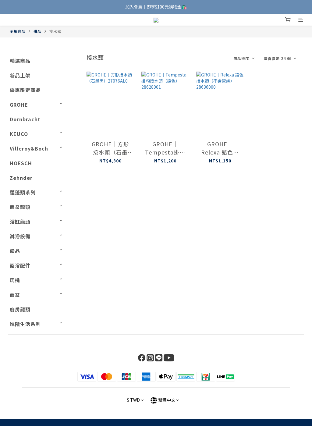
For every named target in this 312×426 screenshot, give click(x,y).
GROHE (19, 104)
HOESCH (21, 163)
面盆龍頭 (20, 207)
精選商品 (20, 60)
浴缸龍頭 (20, 221)
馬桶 (15, 280)
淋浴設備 (20, 236)
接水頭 (55, 31)
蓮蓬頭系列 (23, 192)
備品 (37, 31)
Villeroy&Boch (29, 148)
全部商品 (18, 31)
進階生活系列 (25, 324)
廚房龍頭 (20, 309)
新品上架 (20, 75)
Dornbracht (25, 119)
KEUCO (19, 133)
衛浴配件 (20, 265)
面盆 (15, 294)
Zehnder (21, 177)
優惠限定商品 (25, 90)
